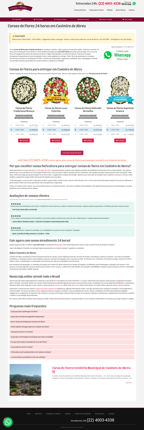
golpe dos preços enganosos (46, 288)
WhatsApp (58, 245)
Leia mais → (129, 383)
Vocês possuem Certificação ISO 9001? (24, 311)
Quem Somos (120, 10)
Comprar (25, 140)
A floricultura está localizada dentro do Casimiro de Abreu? (31, 352)
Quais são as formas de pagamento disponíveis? (27, 316)
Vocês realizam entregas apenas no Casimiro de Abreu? (30, 327)
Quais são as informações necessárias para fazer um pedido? (32, 337)
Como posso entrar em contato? (22, 332)
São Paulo (56, 285)
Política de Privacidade (83, 414)
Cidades (109, 10)
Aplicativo (38, 414)
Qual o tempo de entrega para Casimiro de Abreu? (28, 322)
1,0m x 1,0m (19, 125)
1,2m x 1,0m (19, 130)
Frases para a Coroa (96, 10)
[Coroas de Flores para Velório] (20, 6)
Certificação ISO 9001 (43, 170)
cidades (120, 285)
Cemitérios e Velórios (53, 414)
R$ (33, 125)
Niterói (74, 285)
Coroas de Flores (80, 10)
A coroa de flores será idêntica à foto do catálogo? (28, 357)
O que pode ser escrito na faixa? (22, 347)
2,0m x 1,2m (115, 134)
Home (29, 414)
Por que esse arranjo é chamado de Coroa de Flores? (29, 342)
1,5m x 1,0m (19, 134)
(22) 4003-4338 (109, 3)
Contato (131, 10)
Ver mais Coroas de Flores (72, 153)
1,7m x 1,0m (115, 130)
